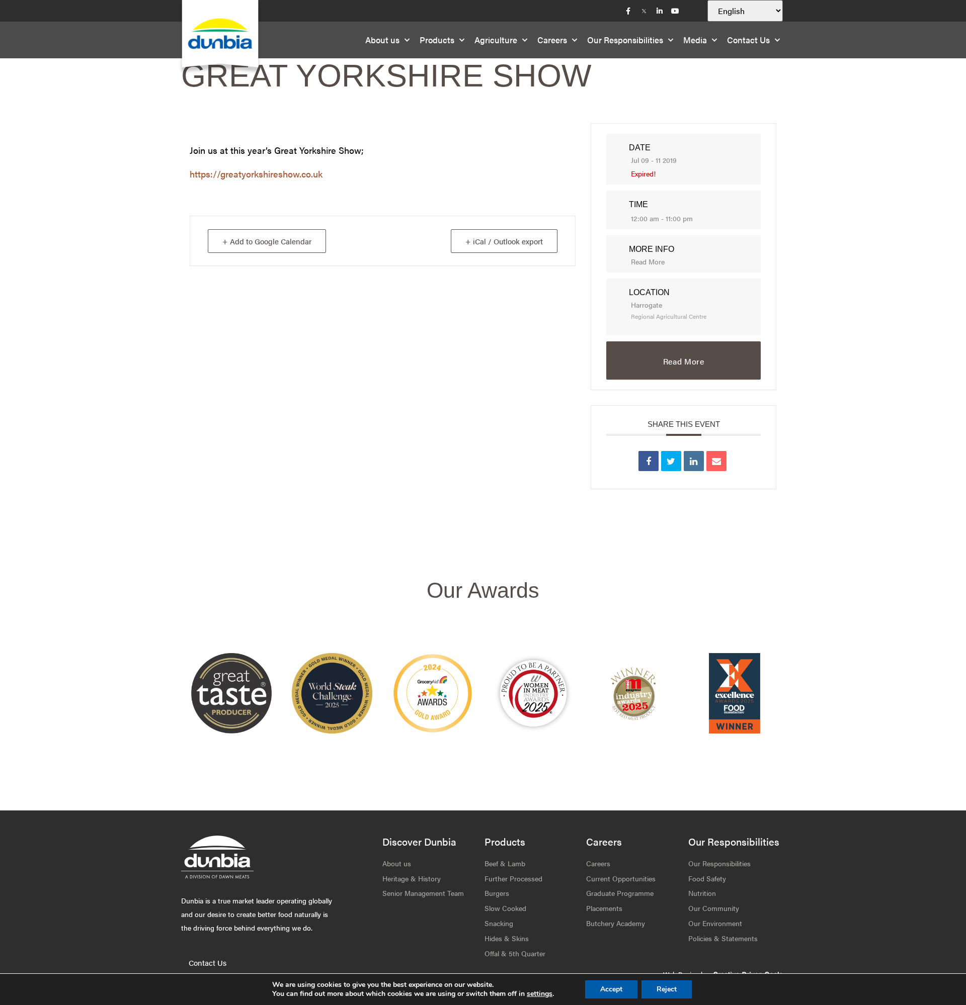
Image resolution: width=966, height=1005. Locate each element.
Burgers (497, 893)
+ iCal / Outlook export (504, 241)
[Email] (716, 461)
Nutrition (702, 893)
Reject (667, 989)
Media (695, 40)
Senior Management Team (423, 893)
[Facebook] (628, 11)
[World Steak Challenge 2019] (734, 693)
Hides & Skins (507, 938)
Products (437, 40)
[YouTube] (675, 11)
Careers (552, 40)
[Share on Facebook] (648, 461)
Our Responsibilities (625, 40)
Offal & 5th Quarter (515, 953)
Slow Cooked (505, 908)
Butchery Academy (615, 923)
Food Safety (707, 878)
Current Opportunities (621, 878)
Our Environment (715, 923)
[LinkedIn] (659, 11)
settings (539, 993)
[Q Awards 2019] (432, 693)
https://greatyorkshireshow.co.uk (256, 173)
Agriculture (495, 40)
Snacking (499, 923)
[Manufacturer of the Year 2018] (533, 693)
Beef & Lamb (505, 863)
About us (382, 40)
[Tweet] (671, 461)
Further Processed (513, 878)
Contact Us (748, 40)
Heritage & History (411, 878)
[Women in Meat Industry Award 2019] (634, 693)
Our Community (713, 908)
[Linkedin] (694, 461)
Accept (611, 989)
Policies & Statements (723, 938)
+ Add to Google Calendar (266, 241)
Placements (604, 908)
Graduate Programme (620, 893)
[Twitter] (644, 11)
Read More (648, 261)
